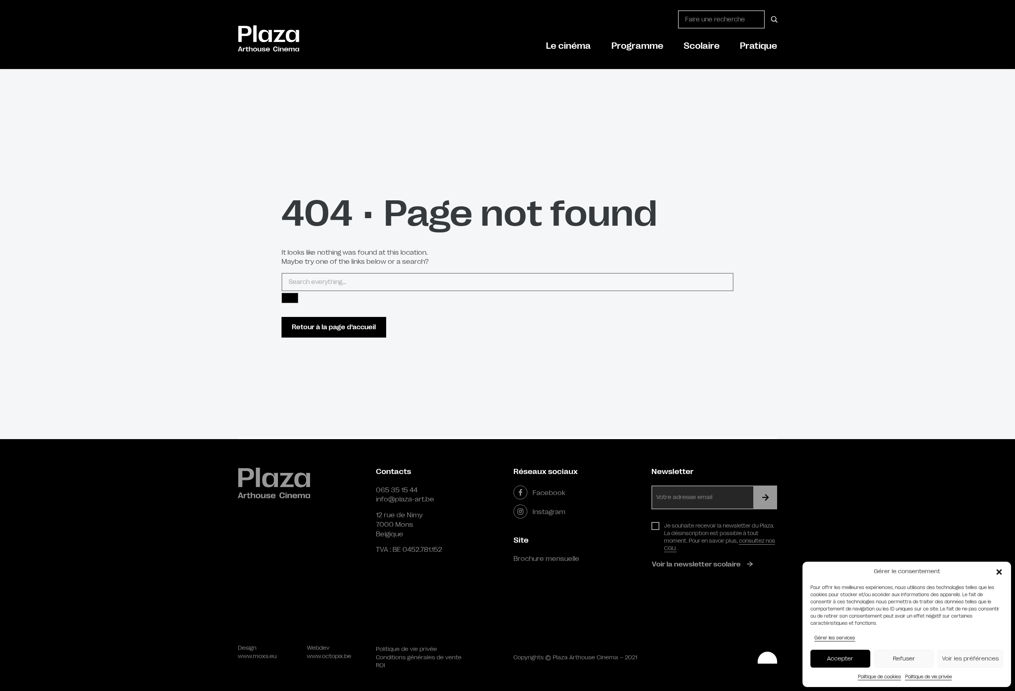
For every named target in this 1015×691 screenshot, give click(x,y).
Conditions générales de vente (419, 657)
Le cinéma (568, 46)
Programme (637, 46)
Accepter (840, 658)
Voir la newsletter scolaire (696, 564)
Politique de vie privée (928, 676)
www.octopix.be (329, 656)
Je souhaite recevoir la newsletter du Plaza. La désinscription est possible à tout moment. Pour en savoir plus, (719, 536)
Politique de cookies (879, 676)
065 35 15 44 (396, 490)
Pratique (758, 46)
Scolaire (702, 46)
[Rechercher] (773, 19)
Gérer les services (834, 638)
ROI (380, 665)
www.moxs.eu (257, 656)
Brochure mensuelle (546, 558)
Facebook (548, 493)
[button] (999, 572)
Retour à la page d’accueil (334, 327)
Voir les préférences (970, 658)
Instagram (548, 512)
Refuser (904, 658)
